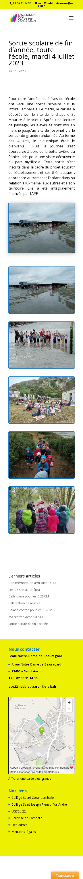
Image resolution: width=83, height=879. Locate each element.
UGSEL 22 (19, 811)
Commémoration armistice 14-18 (32, 583)
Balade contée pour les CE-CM (30, 610)
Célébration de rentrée (24, 603)
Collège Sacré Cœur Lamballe (33, 797)
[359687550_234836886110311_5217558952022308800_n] (42, 368)
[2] (42, 533)
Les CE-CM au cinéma (24, 589)
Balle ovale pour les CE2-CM (28, 596)
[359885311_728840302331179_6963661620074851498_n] (42, 313)
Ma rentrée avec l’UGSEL (26, 617)
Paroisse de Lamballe (27, 818)
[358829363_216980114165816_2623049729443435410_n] (42, 423)
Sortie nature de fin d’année (28, 624)
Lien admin (19, 825)
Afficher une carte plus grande (29, 778)
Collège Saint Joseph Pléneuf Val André (39, 804)
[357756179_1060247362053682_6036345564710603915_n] (42, 478)
